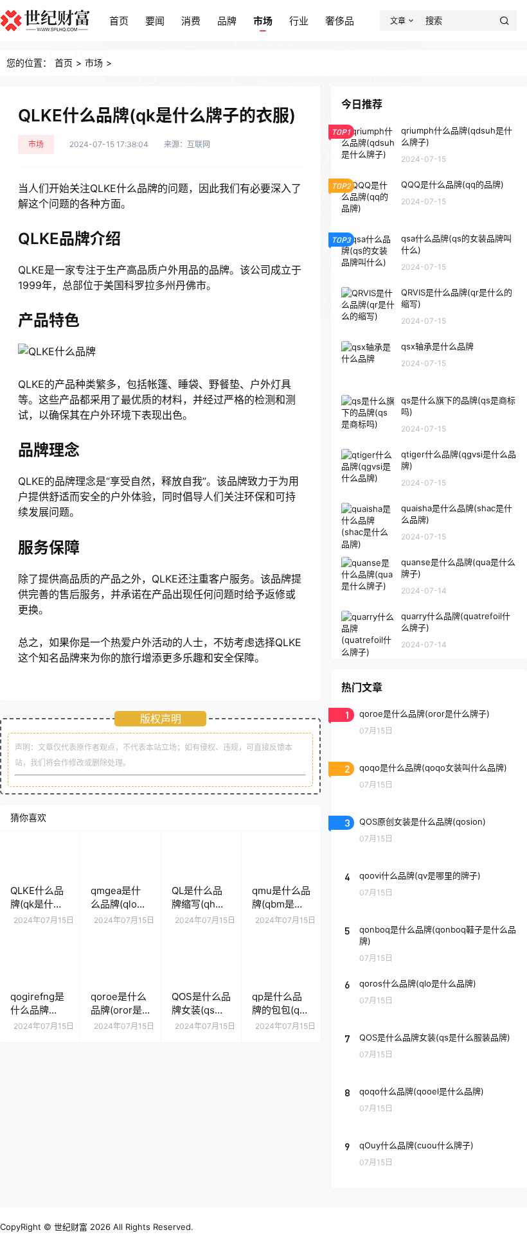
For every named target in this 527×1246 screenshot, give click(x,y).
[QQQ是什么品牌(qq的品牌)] (429, 197)
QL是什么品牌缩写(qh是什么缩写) (198, 904)
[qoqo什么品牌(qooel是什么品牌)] (429, 1104)
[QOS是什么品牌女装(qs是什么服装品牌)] (429, 1050)
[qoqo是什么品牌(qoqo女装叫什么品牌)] (429, 781)
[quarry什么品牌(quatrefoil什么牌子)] (429, 629)
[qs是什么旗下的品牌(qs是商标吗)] (429, 413)
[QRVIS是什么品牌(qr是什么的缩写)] (429, 305)
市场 (262, 21)
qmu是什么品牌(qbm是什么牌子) (281, 904)
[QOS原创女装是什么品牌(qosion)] (429, 834)
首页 (119, 21)
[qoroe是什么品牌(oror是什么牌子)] (429, 727)
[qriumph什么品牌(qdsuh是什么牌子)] (429, 143)
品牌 (227, 21)
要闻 (155, 21)
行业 (298, 21)
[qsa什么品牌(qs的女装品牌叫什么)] (429, 251)
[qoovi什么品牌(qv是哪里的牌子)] (429, 888)
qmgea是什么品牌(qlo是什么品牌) (119, 904)
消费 (191, 21)
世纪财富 (70, 1227)
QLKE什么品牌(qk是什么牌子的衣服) (37, 904)
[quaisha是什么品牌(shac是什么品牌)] (429, 521)
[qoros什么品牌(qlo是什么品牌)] (429, 996)
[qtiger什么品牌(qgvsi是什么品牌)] (429, 467)
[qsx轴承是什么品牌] (429, 359)
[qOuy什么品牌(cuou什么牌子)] (429, 1158)
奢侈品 (339, 21)
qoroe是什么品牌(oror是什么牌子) (119, 1010)
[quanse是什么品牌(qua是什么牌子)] (429, 575)
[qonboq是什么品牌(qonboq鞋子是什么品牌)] (429, 942)
